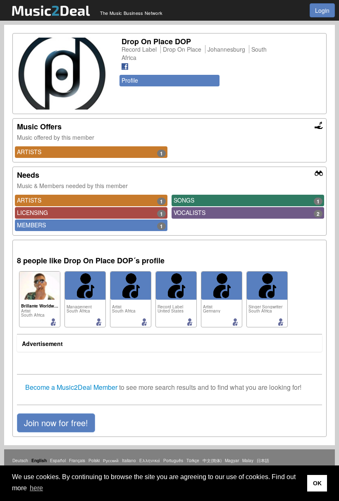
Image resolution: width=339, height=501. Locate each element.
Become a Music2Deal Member (71, 387)
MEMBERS (90, 225)
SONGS (247, 200)
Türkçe (192, 460)
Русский (111, 460)
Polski (94, 460)
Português (173, 460)
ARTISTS (90, 152)
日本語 (263, 460)
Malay (247, 460)
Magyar (232, 460)
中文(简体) (212, 460)
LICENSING (90, 212)
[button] (56, 422)
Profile (130, 80)
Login (322, 10)
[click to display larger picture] (65, 74)
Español (58, 460)
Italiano (129, 460)
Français (77, 460)
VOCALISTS (247, 212)
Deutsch (20, 460)
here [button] (36, 487)
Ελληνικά (149, 460)
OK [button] (317, 483)
